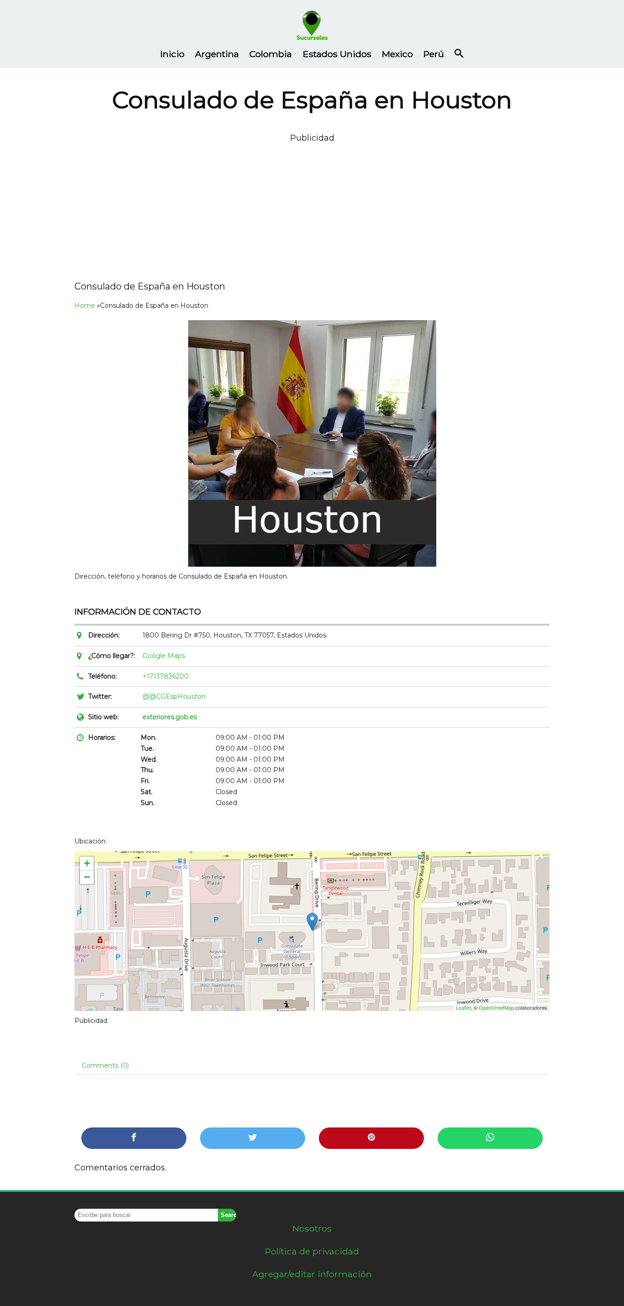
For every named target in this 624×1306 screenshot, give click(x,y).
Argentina (217, 53)
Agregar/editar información (312, 1274)
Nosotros (312, 1228)
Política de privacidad (312, 1251)
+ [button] (87, 863)
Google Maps (164, 656)
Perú (433, 53)
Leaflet (463, 1007)
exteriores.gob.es (170, 717)
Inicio (172, 53)
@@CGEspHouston (174, 696)
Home (84, 305)
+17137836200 (166, 676)
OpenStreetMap (496, 1007)
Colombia (270, 53)
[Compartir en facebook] (133, 1138)
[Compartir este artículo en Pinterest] (371, 1138)
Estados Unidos (337, 53)
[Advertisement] (312, 209)
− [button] (87, 877)
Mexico (397, 53)
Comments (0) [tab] (105, 1065)
